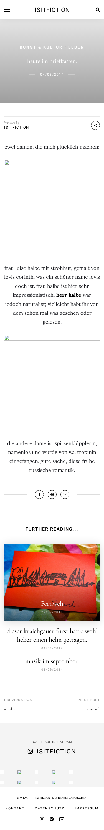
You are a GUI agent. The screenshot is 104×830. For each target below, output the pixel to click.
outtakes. (10, 709)
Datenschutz (49, 808)
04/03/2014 (52, 74)
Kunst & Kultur (41, 47)
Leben (76, 47)
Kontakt (15, 808)
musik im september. (52, 661)
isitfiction (52, 10)
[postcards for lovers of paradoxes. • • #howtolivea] (19, 772)
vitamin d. (93, 709)
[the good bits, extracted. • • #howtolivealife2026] (2, 772)
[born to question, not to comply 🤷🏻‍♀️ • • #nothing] (54, 772)
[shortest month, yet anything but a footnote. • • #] (71, 772)
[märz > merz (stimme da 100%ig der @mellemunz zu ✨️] (36, 772)
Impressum (86, 808)
